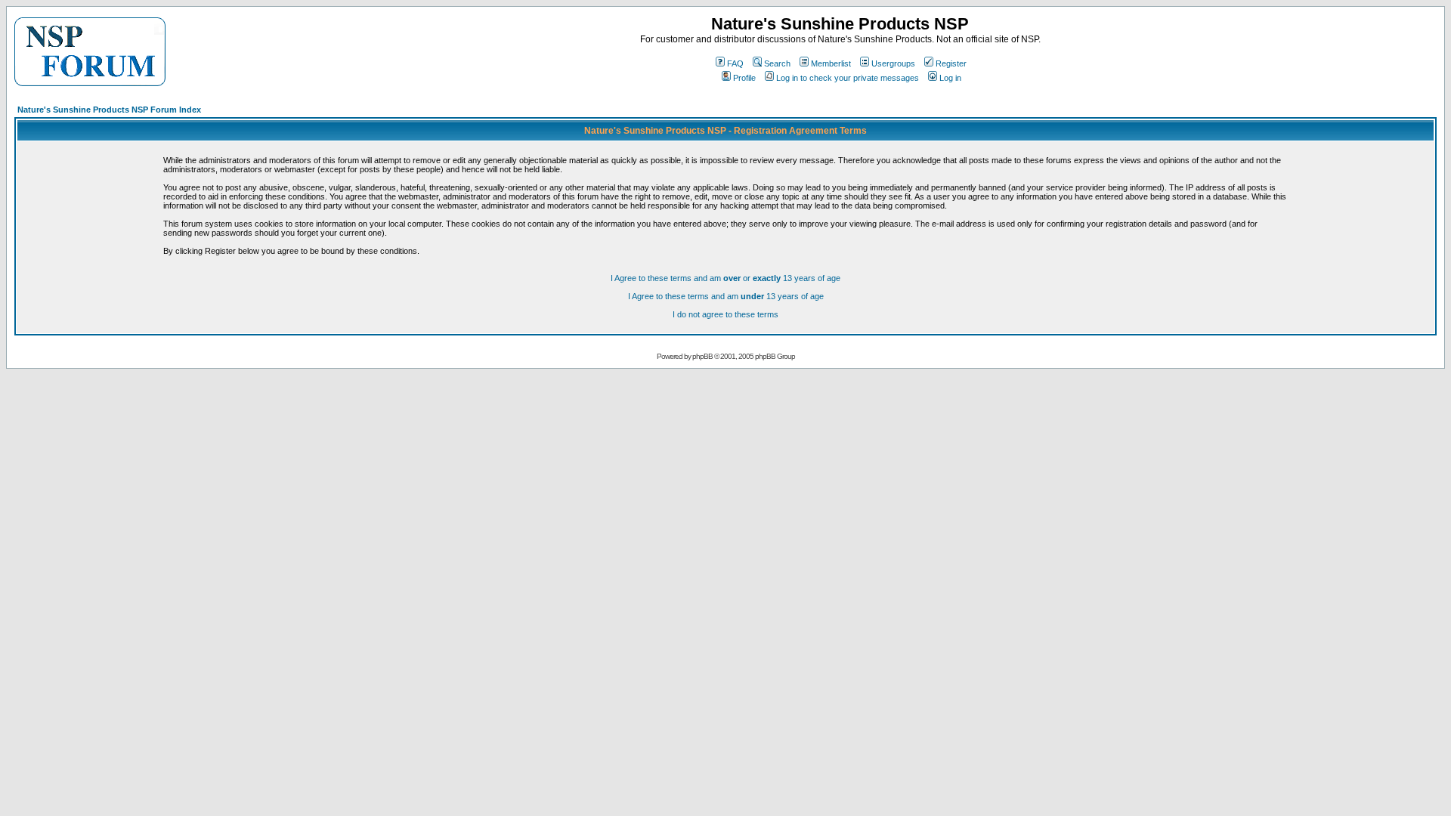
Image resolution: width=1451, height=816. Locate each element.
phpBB (702, 356)
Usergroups (893, 63)
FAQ (735, 63)
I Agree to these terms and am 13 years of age (726, 296)
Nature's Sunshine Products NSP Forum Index (109, 109)
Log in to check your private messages (847, 77)
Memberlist (831, 63)
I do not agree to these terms (725, 314)
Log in (950, 77)
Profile (744, 77)
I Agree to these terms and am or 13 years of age (725, 278)
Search (777, 63)
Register (951, 63)
